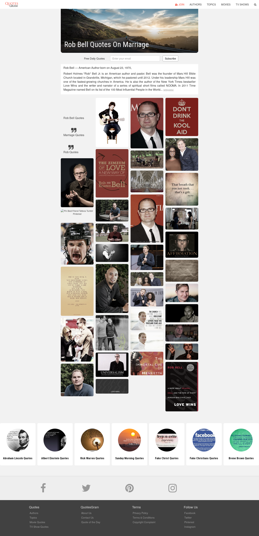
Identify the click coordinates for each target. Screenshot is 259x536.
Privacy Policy (140, 513)
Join (181, 4)
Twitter (188, 517)
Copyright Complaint (144, 522)
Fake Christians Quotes (167, 458)
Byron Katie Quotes (241, 458)
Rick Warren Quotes (55, 458)
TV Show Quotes (39, 526)
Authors (196, 4)
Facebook (189, 513)
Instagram (190, 526)
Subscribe (170, 58)
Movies (225, 4)
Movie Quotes (37, 522)
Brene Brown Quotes (204, 458)
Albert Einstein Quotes (18, 458)
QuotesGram (11, 4)
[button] (255, 4)
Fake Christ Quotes (129, 458)
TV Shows (242, 4)
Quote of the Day (90, 522)
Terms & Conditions (144, 517)
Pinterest (189, 522)
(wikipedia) (168, 89)
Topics (211, 4)
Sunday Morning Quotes (92, 458)
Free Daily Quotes (94, 58)
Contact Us (87, 517)
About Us (86, 513)
